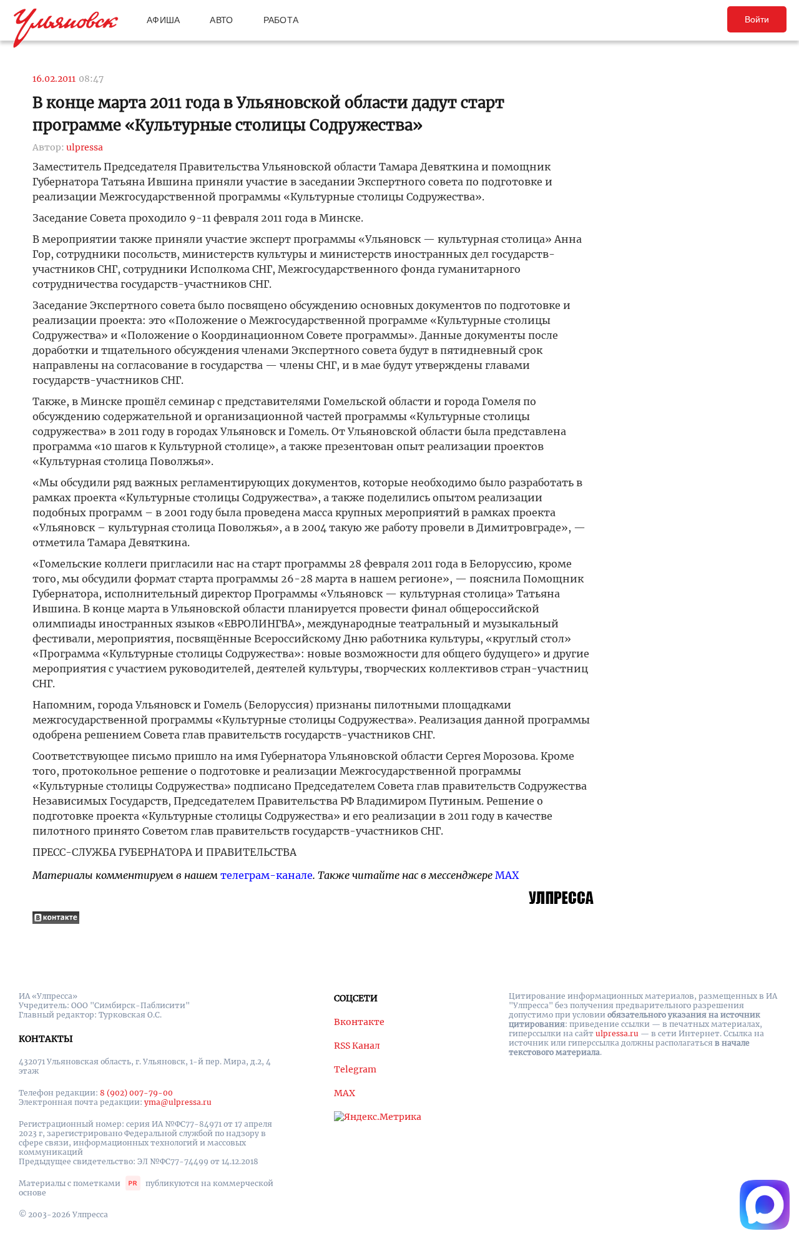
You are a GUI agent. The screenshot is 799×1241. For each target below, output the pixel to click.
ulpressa (84, 147)
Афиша (163, 20)
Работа (281, 20)
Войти (757, 19)
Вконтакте (359, 1022)
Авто (221, 20)
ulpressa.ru (617, 1033)
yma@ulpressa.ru (178, 1102)
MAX (507, 875)
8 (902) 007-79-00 (136, 1092)
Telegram (355, 1069)
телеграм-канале (266, 875)
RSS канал (357, 1045)
